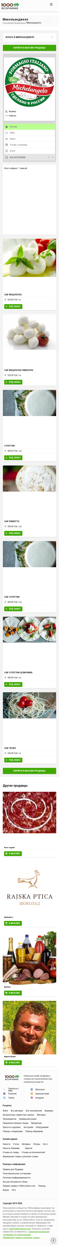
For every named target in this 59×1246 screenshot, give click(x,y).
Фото (45, 1144)
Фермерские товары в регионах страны (20, 1156)
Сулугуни (9, 445)
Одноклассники (42, 1093)
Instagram (39, 1097)
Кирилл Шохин (10, 1057)
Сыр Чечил (10, 748)
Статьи (16, 1144)
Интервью (26, 1144)
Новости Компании (11, 1148)
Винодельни (36, 1123)
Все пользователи (34, 1110)
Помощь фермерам (34, 1131)
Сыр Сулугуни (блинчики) (18, 672)
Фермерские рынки (27, 1119)
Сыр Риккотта (11, 521)
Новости (6, 1144)
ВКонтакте (40, 1089)
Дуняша (7, 987)
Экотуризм (28, 1127)
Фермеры (49, 1110)
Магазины (41, 1115)
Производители (9, 1119)
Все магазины (17, 1110)
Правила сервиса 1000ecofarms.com (19, 1186)
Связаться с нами (13, 1090)
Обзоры (36, 1144)
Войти (5, 1110)
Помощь (42, 1186)
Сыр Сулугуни (11, 597)
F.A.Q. (14, 1190)
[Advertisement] (29, 201)
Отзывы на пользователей (33, 1152)
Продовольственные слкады (15, 1123)
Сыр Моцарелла (13, 294)
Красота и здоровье (12, 1127)
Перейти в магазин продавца (29, 47)
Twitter (11, 1097)
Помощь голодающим (13, 1131)
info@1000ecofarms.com (20, 1228)
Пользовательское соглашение (17, 1173)
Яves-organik (9, 847)
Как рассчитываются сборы (15, 1181)
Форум (6, 1190)
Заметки (28, 1148)
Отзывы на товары (11, 1152)
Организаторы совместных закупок (18, 1115)
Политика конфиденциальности (16, 1177)
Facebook (12, 1093)
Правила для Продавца (13, 1169)
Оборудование (42, 1127)
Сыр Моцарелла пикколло (18, 370)
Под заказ (14, 306)
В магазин (14, 853)
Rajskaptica (8, 917)
